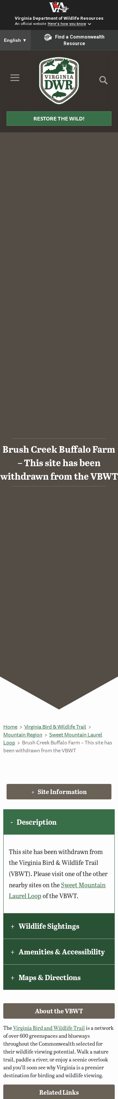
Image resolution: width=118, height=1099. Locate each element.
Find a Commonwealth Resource (80, 40)
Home (10, 726)
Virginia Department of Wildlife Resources (59, 18)
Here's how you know (67, 24)
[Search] (103, 82)
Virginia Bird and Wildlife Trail (49, 1028)
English (15, 40)
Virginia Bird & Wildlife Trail (55, 726)
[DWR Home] (59, 81)
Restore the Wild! (59, 118)
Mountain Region (22, 734)
